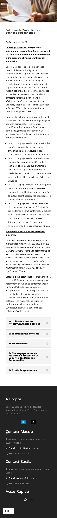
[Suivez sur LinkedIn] (23, 422)
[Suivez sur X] (33, 422)
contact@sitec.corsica (23, 448)
